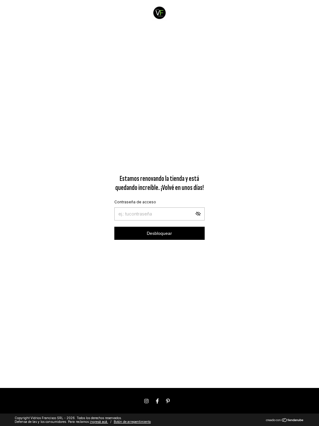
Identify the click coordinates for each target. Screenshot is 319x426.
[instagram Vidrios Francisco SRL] (146, 401)
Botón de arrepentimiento (132, 422)
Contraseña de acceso (135, 202)
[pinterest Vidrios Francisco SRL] (167, 401)
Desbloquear (159, 233)
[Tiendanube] (284, 420)
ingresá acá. (99, 422)
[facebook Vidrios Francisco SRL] (157, 401)
